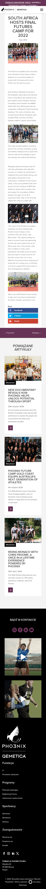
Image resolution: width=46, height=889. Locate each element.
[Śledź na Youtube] (31, 630)
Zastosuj (5, 822)
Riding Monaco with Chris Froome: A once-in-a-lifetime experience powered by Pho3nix (23, 559)
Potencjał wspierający (10, 790)
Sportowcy (6, 813)
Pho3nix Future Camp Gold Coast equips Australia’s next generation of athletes (23, 476)
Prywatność (9, 882)
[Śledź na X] (17, 853)
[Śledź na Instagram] (14, 630)
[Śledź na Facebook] (20, 630)
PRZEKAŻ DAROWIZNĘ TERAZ (18, 2)
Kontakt (5, 845)
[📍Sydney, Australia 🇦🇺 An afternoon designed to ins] (23, 699)
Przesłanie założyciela (10, 774)
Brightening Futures (9, 794)
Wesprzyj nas (7, 837)
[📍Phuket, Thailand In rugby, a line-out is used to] (23, 657)
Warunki (37, 879)
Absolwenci (6, 817)
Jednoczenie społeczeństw (12, 798)
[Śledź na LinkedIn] (25, 630)
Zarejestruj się (7, 841)
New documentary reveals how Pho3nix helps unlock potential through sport (22, 395)
